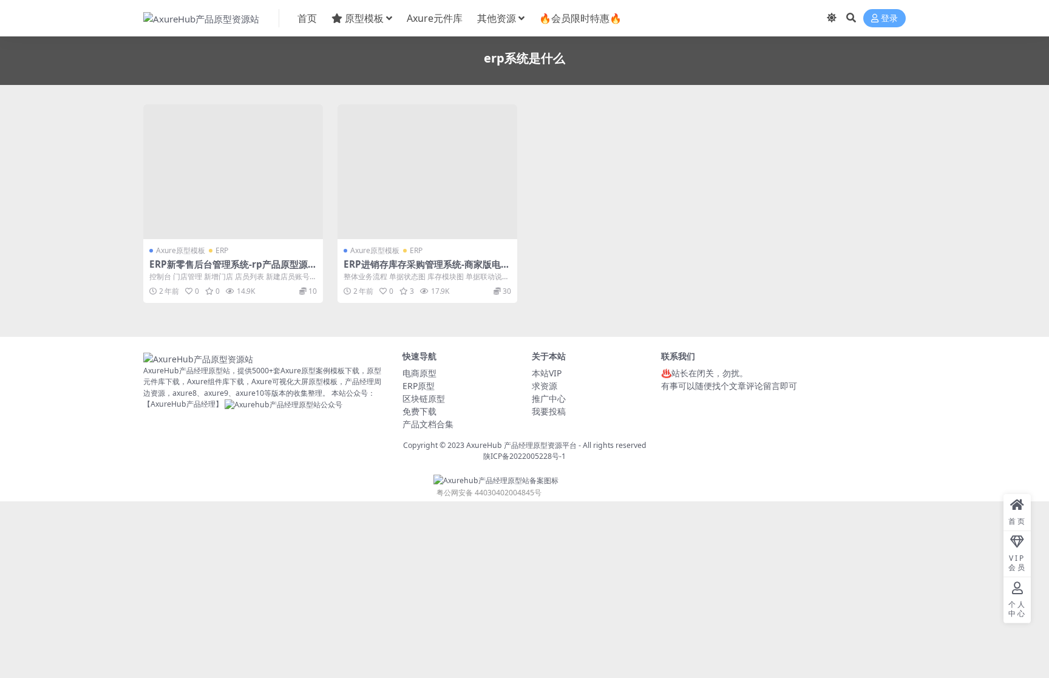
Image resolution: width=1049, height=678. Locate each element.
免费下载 (419, 411)
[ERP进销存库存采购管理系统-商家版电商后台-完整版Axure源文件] (427, 171)
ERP (222, 250)
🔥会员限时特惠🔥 (580, 18)
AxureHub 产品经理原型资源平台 (521, 445)
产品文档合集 (427, 424)
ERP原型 (418, 386)
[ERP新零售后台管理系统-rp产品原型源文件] (233, 171)
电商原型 (419, 373)
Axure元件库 (435, 18)
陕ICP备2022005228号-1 (524, 456)
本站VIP (547, 373)
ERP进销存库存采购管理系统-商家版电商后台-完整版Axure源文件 (427, 269)
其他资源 (496, 18)
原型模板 (364, 18)
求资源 (544, 386)
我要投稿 (549, 411)
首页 (307, 18)
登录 (889, 18)
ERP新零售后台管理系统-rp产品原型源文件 (233, 269)
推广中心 (549, 398)
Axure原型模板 (180, 250)
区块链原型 (423, 398)
